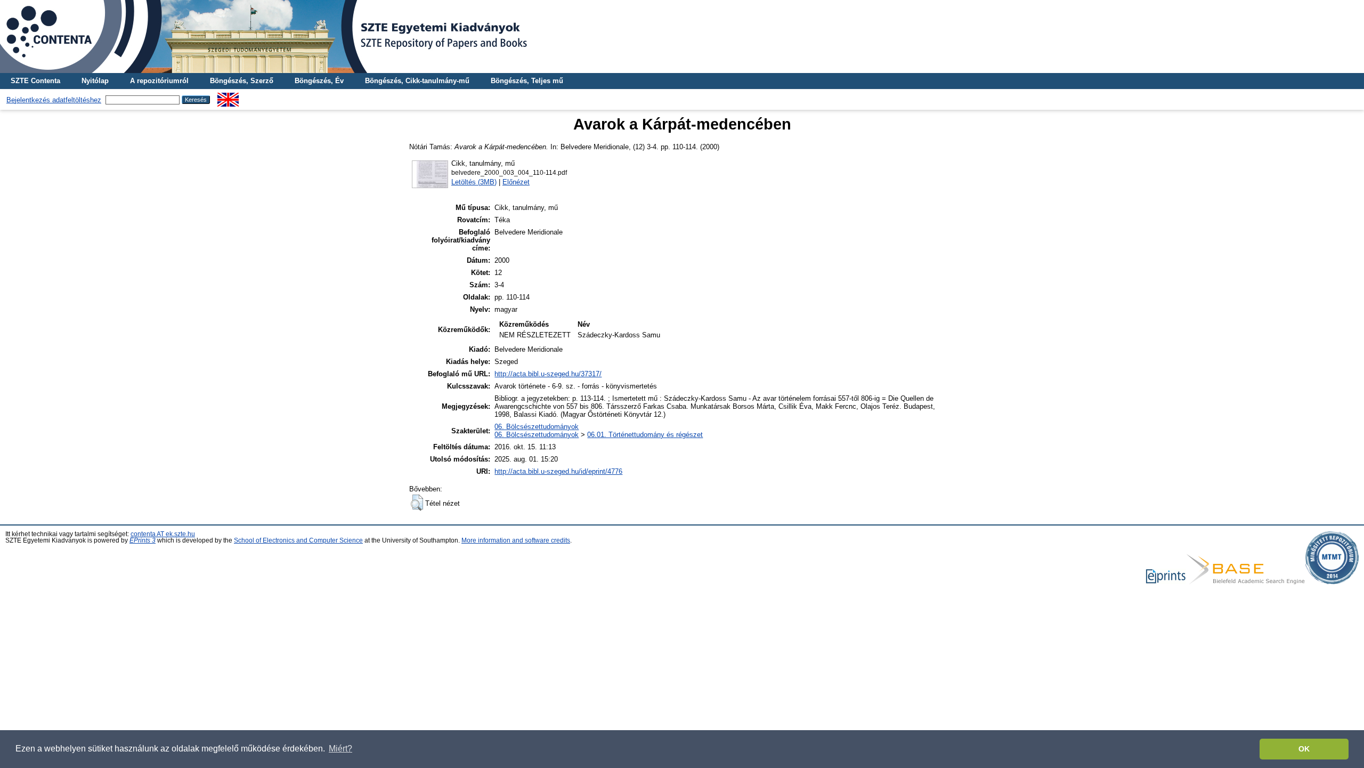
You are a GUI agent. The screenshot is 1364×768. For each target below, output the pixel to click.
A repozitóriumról (159, 81)
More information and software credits (515, 540)
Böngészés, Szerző (241, 81)
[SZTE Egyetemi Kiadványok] (682, 36)
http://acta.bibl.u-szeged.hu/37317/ (548, 374)
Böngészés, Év (319, 81)
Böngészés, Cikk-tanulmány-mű (417, 81)
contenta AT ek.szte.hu (163, 534)
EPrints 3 (142, 540)
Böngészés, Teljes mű (527, 81)
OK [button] (1304, 749)
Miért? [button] (340, 748)
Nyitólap (95, 81)
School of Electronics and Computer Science (298, 540)
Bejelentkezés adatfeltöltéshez (53, 100)
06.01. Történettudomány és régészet (645, 435)
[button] (417, 503)
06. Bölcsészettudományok (536, 427)
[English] (228, 97)
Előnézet (516, 182)
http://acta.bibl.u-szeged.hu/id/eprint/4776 (558, 471)
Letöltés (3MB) (474, 182)
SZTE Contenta (35, 81)
